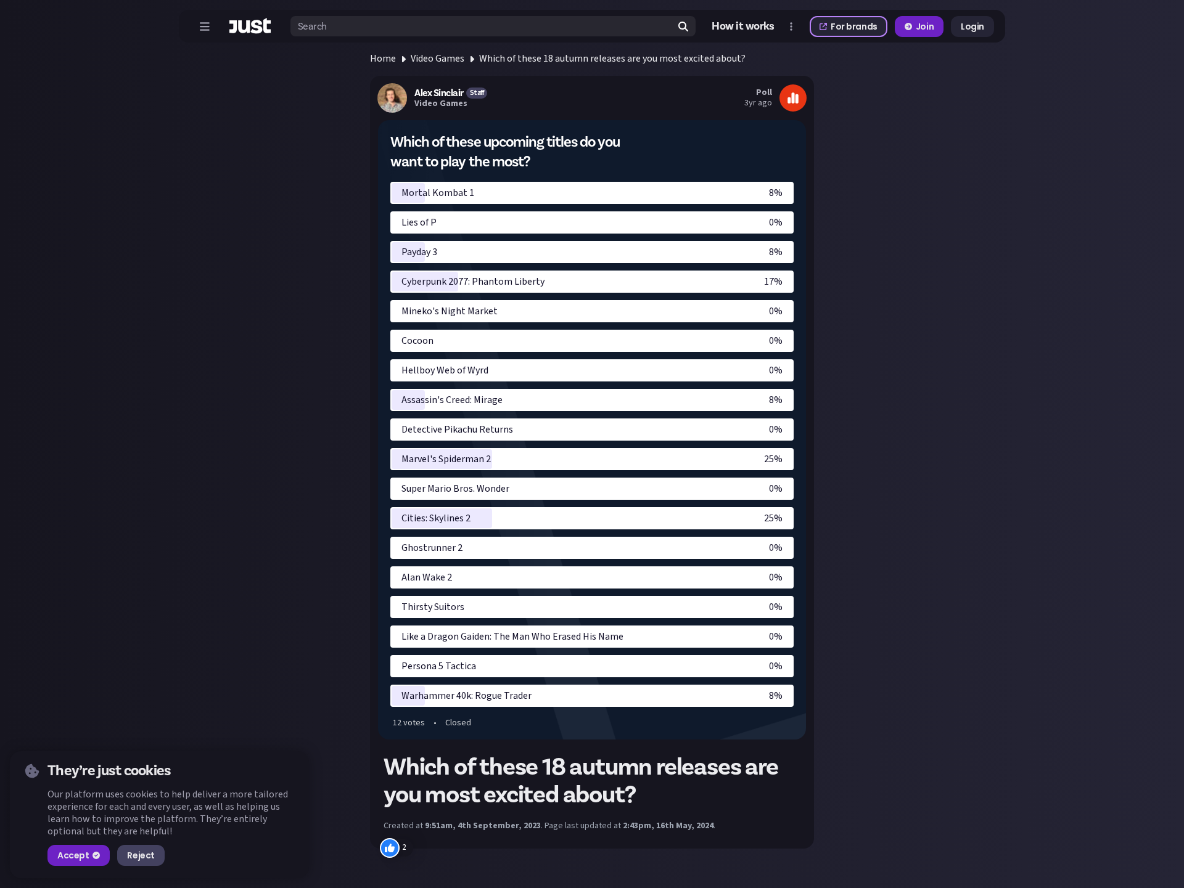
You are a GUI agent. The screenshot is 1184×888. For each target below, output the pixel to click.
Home (383, 58)
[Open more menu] (791, 26)
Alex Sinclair (439, 93)
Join (925, 26)
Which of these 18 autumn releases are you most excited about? (612, 58)
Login (972, 26)
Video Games (437, 58)
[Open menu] (205, 26)
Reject (140, 855)
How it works (743, 26)
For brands (854, 26)
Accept (73, 855)
